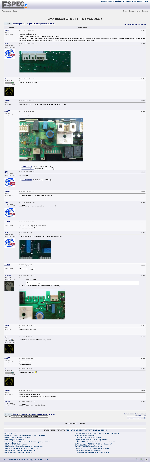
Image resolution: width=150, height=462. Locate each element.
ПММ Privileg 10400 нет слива (14, 440)
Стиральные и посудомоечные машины (41, 24)
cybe (6, 43)
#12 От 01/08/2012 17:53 (28, 275)
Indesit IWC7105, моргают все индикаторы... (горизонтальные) (25, 435)
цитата (143, 30)
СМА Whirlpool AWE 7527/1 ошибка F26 (88, 450)
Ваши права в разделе (134, 418)
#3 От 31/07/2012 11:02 (27, 78)
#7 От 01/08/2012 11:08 (27, 191)
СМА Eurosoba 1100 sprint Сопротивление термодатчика (23, 446)
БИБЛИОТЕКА (106, 1)
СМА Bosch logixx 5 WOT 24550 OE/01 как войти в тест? (93, 444)
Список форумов (19, 24)
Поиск (125, 11)
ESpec (4, 459)
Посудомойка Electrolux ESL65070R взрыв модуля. (92, 440)
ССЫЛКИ (138, 1)
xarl (5, 78)
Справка (145, 11)
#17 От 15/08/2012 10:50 (28, 390)
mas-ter (7, 401)
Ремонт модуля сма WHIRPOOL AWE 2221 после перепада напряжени (27, 442)
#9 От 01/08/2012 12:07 (27, 222)
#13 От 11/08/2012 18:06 (28, 325)
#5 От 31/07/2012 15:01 (27, 111)
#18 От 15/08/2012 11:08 (28, 401)
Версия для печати (140, 415)
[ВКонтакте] (26, 5)
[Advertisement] (124, 6)
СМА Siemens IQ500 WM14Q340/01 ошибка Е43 (20, 450)
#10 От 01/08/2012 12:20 (28, 232)
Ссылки (40, 459)
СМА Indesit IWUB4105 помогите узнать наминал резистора (95, 442)
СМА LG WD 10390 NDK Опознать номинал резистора (92, 448)
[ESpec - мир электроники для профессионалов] (13, 9)
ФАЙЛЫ (118, 1)
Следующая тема (129, 24)
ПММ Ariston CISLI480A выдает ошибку (88, 437)
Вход (15, 11)
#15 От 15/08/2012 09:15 (28, 358)
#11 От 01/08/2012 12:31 (28, 265)
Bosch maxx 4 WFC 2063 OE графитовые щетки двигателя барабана (97, 433)
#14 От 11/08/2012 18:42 (28, 336)
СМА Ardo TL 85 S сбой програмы (15, 444)
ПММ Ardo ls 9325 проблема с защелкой (17, 437)
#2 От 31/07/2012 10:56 (27, 43)
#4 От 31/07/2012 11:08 (27, 100)
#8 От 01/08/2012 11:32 (27, 202)
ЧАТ (146, 1)
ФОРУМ (128, 1)
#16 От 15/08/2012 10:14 (28, 368)
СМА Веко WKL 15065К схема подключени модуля (92, 452)
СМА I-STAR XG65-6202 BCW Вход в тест (88, 446)
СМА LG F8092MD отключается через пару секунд (21, 448)
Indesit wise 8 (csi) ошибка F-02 (85, 435)
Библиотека (13, 459)
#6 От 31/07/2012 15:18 (27, 172)
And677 (7, 30)
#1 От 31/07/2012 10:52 (27, 30)
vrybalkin (7, 275)
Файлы (23, 459)
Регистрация (6, 11)
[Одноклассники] (26, 7)
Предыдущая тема (140, 24)
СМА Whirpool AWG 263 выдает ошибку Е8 (18, 452)
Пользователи (134, 11)
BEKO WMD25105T (10, 433)
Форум (31, 459)
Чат (47, 459)
